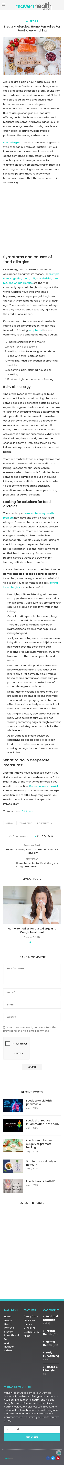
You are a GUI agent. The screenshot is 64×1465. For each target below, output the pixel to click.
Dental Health (8, 1322)
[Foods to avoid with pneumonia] (13, 1105)
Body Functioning (51, 1356)
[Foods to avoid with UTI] (13, 1186)
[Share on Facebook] (42, 836)
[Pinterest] (58, 1458)
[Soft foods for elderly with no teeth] (13, 1166)
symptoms (35, 330)
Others (8, 1350)
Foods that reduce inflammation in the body (42, 1122)
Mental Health (50, 1343)
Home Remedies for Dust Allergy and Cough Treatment (32, 930)
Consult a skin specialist (43, 786)
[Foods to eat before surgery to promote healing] (13, 1145)
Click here (27, 811)
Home (7, 1316)
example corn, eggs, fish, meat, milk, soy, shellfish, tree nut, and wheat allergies (31, 278)
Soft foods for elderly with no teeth (42, 1163)
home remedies (44, 823)
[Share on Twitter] (45, 836)
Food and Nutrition (9, 1342)
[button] (6, 914)
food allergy (25, 823)
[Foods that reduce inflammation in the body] (13, 1125)
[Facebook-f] (48, 1458)
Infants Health (50, 1332)
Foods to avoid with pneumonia (39, 1102)
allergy (9, 823)
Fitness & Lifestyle (50, 1370)
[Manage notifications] (58, 1452)
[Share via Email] (52, 836)
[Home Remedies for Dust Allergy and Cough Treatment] (32, 905)
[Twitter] (53, 1458)
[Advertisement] (32, 221)
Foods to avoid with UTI (41, 1181)
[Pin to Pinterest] (49, 836)
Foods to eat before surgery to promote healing (39, 1144)
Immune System (9, 1329)
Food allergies (11, 142)
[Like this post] (38, 836)
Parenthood (11, 1335)
